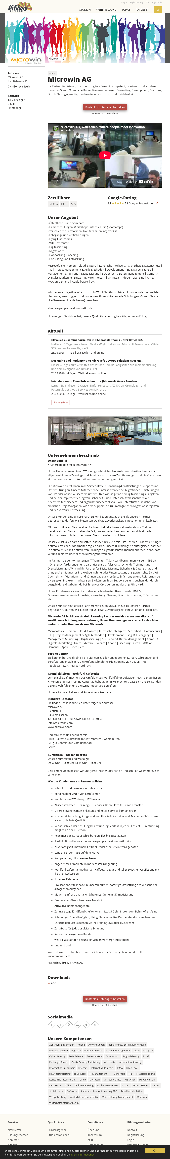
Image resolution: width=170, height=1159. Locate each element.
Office (68, 1085)
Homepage (15, 108)
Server (155, 1085)
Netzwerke (55, 1085)
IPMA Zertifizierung (60, 1073)
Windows (142, 1097)
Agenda (12, 1145)
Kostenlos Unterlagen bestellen (105, 107)
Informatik (109, 1062)
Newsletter (14, 1130)
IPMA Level (132, 1068)
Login (130, 1140)
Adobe (81, 1044)
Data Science (76, 1056)
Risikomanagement (108, 1085)
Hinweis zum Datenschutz (105, 113)
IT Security (80, 1073)
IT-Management (98, 1073)
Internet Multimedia (102, 1068)
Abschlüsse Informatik (61, 1044)
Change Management (118, 1050)
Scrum (125, 1085)
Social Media (56, 1091)
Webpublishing (57, 1097)
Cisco (136, 1050)
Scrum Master (141, 1085)
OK (155, 1150)
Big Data (76, 1050)
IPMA (120, 1068)
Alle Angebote (60, 402)
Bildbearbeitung (93, 1050)
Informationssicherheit (62, 1068)
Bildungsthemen (18, 1135)
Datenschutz (113, 1056)
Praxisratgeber (57, 1130)
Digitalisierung (131, 1056)
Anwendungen (96, 1044)
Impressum (94, 1135)
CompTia (148, 1050)
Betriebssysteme (58, 1050)
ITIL (130, 1073)
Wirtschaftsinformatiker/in (64, 1102)
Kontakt (132, 1130)
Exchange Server (58, 1062)
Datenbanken (94, 1056)
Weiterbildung (106, 9)
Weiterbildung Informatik (84, 1097)
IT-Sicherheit (118, 1073)
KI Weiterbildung (145, 1073)
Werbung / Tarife (137, 1145)
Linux (83, 1079)
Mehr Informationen (82, 1154)
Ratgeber (142, 9)
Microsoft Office (112, 1079)
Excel (146, 1056)
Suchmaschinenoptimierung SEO (99, 1091)
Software (72, 1091)
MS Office (130, 1079)
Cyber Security (57, 1056)
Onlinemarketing (84, 1085)
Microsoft (94, 1079)
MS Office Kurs (147, 1079)
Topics (126, 9)
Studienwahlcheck (59, 1135)
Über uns (93, 1130)
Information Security (130, 1062)
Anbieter (13, 1140)
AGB (53, 983)
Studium (85, 9)
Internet (82, 1068)
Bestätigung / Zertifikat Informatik (127, 1044)
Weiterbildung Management (117, 1097)
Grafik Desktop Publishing (85, 1062)
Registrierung (135, 1135)
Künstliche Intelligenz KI (62, 1079)
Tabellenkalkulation (132, 1091)
